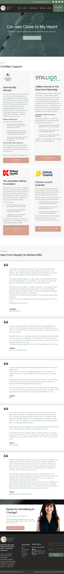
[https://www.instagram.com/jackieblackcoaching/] (56, 2)
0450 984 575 (40, 547)
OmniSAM (61, 572)
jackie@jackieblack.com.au (38, 551)
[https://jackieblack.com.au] (7, 8)
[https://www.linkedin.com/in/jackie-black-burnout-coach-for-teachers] (59, 2)
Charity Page (25, 554)
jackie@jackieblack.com (41, 2)
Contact (23, 556)
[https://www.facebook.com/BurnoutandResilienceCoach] (53, 2)
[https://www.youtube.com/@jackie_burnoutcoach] (62, 2)
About (23, 547)
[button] (27, 8)
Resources (24, 552)
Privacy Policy (37, 572)
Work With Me (25, 550)
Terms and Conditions (45, 572)
